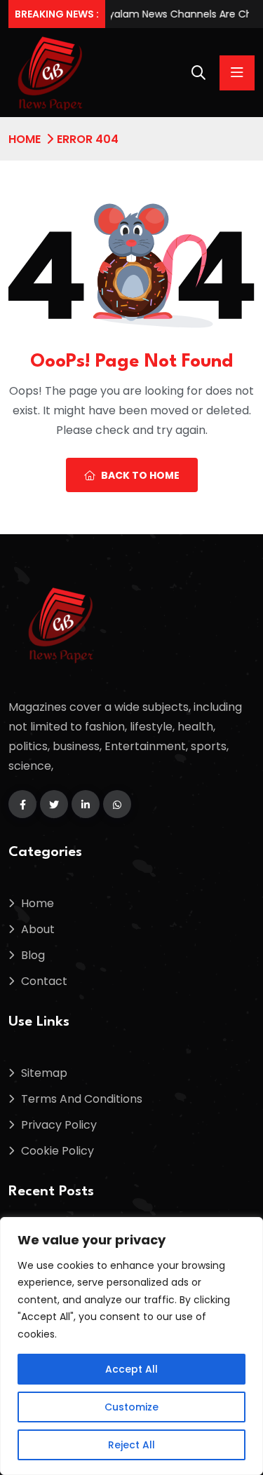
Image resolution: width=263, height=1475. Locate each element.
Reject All (131, 1445)
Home (24, 139)
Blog (33, 955)
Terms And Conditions (81, 1099)
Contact (44, 981)
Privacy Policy (59, 1124)
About (38, 929)
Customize (131, 1407)
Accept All (131, 1369)
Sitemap (44, 1073)
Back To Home (140, 475)
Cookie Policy (57, 1150)
